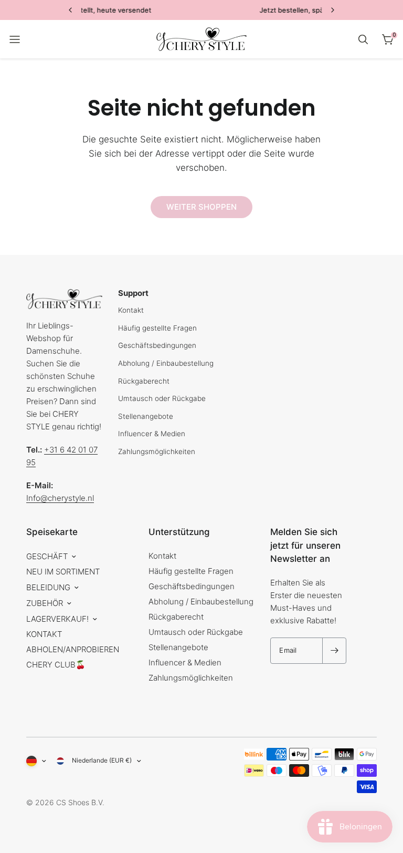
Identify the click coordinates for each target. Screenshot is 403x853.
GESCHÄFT (47, 556)
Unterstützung (179, 532)
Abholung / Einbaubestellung (166, 363)
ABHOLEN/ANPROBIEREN (72, 649)
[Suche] (363, 39)
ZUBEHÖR (44, 603)
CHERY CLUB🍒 (56, 665)
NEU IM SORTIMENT (63, 572)
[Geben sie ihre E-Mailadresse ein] (334, 650)
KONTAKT (44, 634)
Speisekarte (52, 532)
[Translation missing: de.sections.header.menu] (14, 39)
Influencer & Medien (151, 433)
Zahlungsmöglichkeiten (156, 451)
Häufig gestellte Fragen (157, 328)
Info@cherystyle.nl (60, 498)
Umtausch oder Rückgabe (162, 398)
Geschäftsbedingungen (157, 345)
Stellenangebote (145, 416)
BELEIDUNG (48, 587)
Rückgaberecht (143, 381)
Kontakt (131, 310)
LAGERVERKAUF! (57, 619)
